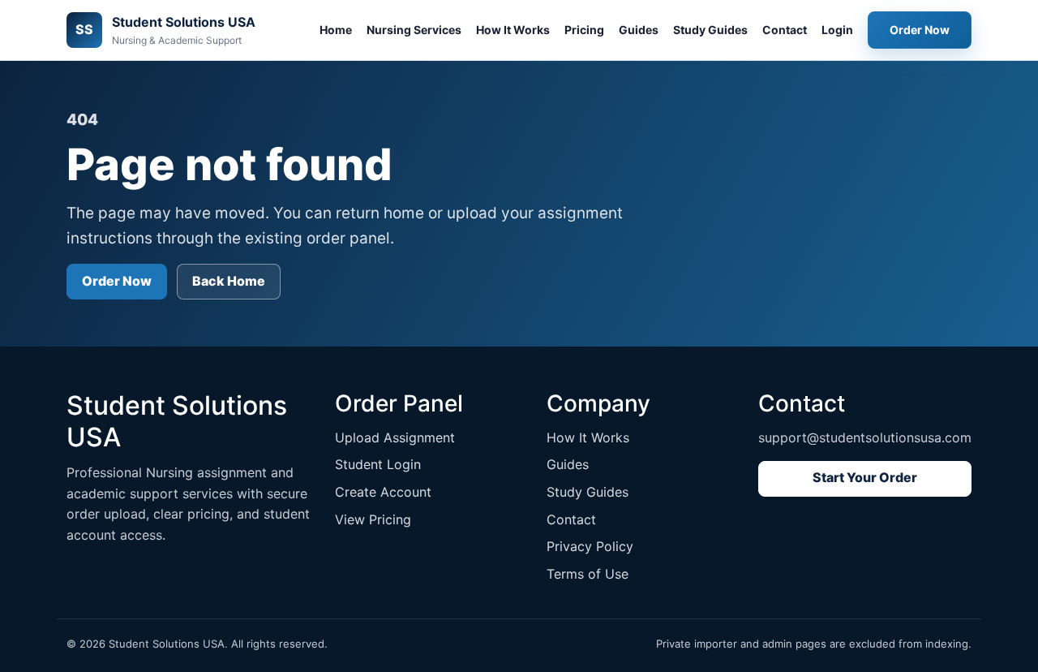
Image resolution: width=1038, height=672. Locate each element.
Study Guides (710, 30)
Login (837, 30)
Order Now (920, 30)
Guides (638, 30)
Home (336, 30)
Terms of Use (587, 574)
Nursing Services (414, 30)
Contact (784, 30)
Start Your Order (865, 477)
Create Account (383, 492)
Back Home (228, 281)
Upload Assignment (395, 437)
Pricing (584, 30)
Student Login (378, 464)
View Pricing (373, 519)
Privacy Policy (590, 546)
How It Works (513, 30)
